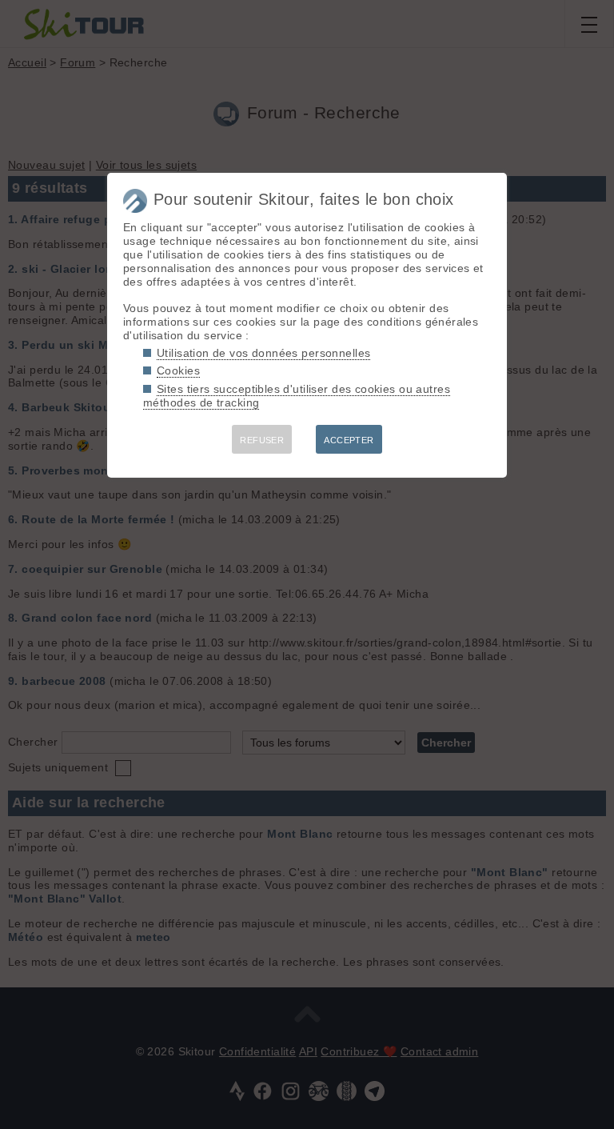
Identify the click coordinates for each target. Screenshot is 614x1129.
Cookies (178, 370)
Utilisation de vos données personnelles (263, 352)
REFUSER (262, 440)
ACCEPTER (348, 440)
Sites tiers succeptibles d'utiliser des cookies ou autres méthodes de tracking (296, 395)
